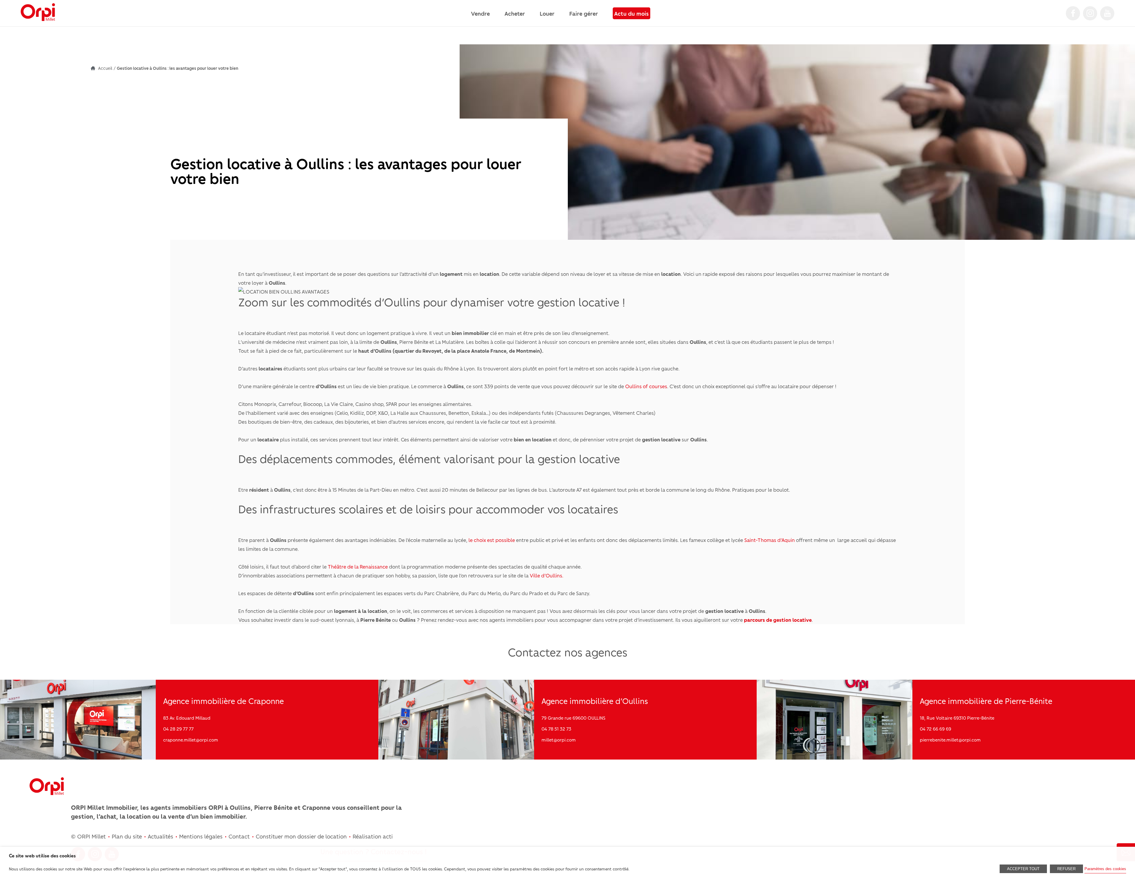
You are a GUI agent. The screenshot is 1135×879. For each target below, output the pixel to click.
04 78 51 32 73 (556, 729)
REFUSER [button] (1066, 869)
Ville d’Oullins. (545, 575)
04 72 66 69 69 (935, 729)
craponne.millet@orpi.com (190, 740)
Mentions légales (201, 836)
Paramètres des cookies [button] (1105, 869)
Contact (239, 836)
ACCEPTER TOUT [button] (1023, 869)
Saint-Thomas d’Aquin (769, 540)
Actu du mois (631, 13)
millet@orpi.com (558, 740)
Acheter (515, 13)
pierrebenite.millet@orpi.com (950, 740)
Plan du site (127, 836)
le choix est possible (491, 540)
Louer (547, 13)
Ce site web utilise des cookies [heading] (42, 855)
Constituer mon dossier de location (301, 836)
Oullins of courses (646, 386)
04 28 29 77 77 (178, 729)
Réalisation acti (373, 836)
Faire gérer (583, 13)
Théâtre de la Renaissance (358, 566)
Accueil (105, 68)
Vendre (480, 13)
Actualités (160, 836)
